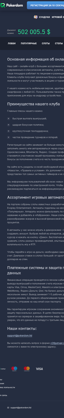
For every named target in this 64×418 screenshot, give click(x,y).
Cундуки (44, 17)
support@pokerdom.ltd (19, 335)
